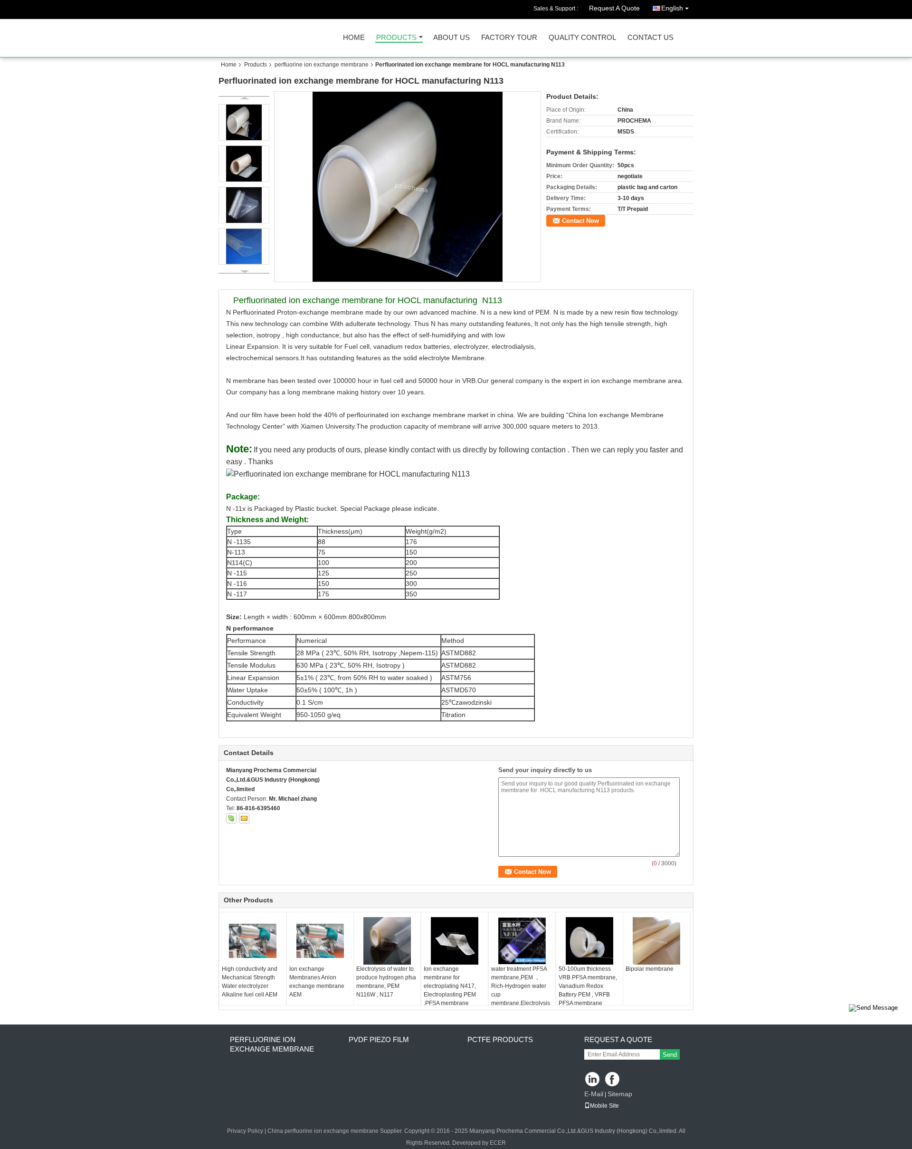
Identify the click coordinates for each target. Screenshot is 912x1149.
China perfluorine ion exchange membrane (323, 1131)
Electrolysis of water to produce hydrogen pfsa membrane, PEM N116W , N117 (386, 982)
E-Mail (593, 1094)
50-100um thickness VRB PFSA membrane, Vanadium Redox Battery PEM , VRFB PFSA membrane (588, 986)
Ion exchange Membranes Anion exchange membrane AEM (316, 982)
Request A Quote (614, 8)
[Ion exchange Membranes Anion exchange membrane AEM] (320, 941)
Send (670, 1054)
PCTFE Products (500, 1039)
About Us (451, 37)
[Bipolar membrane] (656, 941)
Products (396, 37)
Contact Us (650, 37)
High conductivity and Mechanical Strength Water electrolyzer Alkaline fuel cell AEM (249, 982)
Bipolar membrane (650, 969)
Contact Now (580, 220)
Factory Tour (509, 37)
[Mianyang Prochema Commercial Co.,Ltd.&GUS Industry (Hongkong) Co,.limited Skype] (231, 818)
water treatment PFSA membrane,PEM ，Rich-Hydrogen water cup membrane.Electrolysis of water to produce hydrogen (520, 995)
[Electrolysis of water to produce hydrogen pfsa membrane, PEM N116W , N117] (387, 941)
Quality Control (582, 37)
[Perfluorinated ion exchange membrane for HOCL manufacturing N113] (408, 186)
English (672, 8)
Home (354, 37)
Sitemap (620, 1094)
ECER (498, 1142)
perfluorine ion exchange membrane (322, 64)
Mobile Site (604, 1105)
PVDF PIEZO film (379, 1039)
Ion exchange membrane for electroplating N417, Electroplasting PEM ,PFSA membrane (450, 986)
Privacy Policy (245, 1131)
